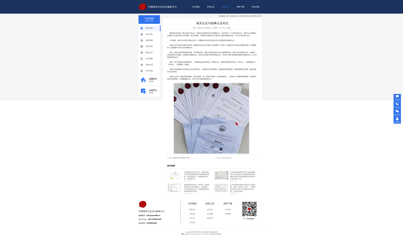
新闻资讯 (233, 16)
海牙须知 (192, 209)
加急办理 (149, 65)
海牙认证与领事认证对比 (254, 16)
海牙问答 (241, 16)
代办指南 (196, 7)
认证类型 (192, 222)
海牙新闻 (149, 28)
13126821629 (151, 223)
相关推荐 (171, 166)
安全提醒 (149, 59)
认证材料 (228, 209)
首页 (227, 16)
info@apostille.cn (153, 215)
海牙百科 (149, 34)
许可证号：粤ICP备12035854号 (212, 234)
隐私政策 (215, 232)
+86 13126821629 (154, 219)
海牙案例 (149, 40)
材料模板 (228, 214)
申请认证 (211, 7)
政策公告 (149, 52)
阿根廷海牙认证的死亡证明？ (181, 158)
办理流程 (192, 214)
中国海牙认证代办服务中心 (162, 6)
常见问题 (255, 7)
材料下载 (240, 7)
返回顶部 (397, 122)
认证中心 (192, 218)
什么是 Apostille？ (226, 158)
